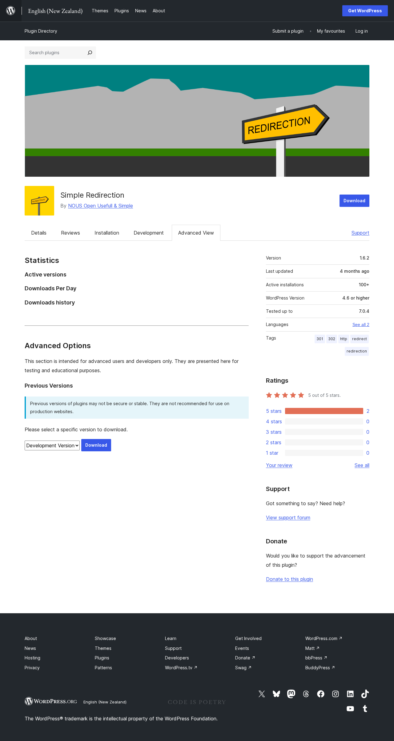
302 (331, 338)
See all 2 (360, 324)
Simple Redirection (92, 195)
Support (360, 233)
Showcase (105, 638)
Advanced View (196, 233)
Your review (279, 465)
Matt (312, 648)
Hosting (32, 657)
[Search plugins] (90, 52)
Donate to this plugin (289, 579)
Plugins (102, 657)
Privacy (32, 667)
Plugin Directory (41, 31)
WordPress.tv (181, 667)
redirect (359, 338)
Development (149, 233)
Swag (243, 667)
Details (38, 233)
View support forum (288, 517)
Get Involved (248, 638)
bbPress (316, 657)
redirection (357, 351)
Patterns (103, 667)
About (31, 638)
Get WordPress (365, 10)
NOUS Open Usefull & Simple (100, 206)
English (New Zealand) (105, 701)
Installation (106, 233)
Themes (103, 648)
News (30, 648)
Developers (177, 657)
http (343, 338)
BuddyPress (320, 667)
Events (242, 648)
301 (319, 338)
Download (354, 200)
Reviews (70, 233)
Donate (245, 657)
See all (362, 465)
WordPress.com (324, 638)
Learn (170, 638)
